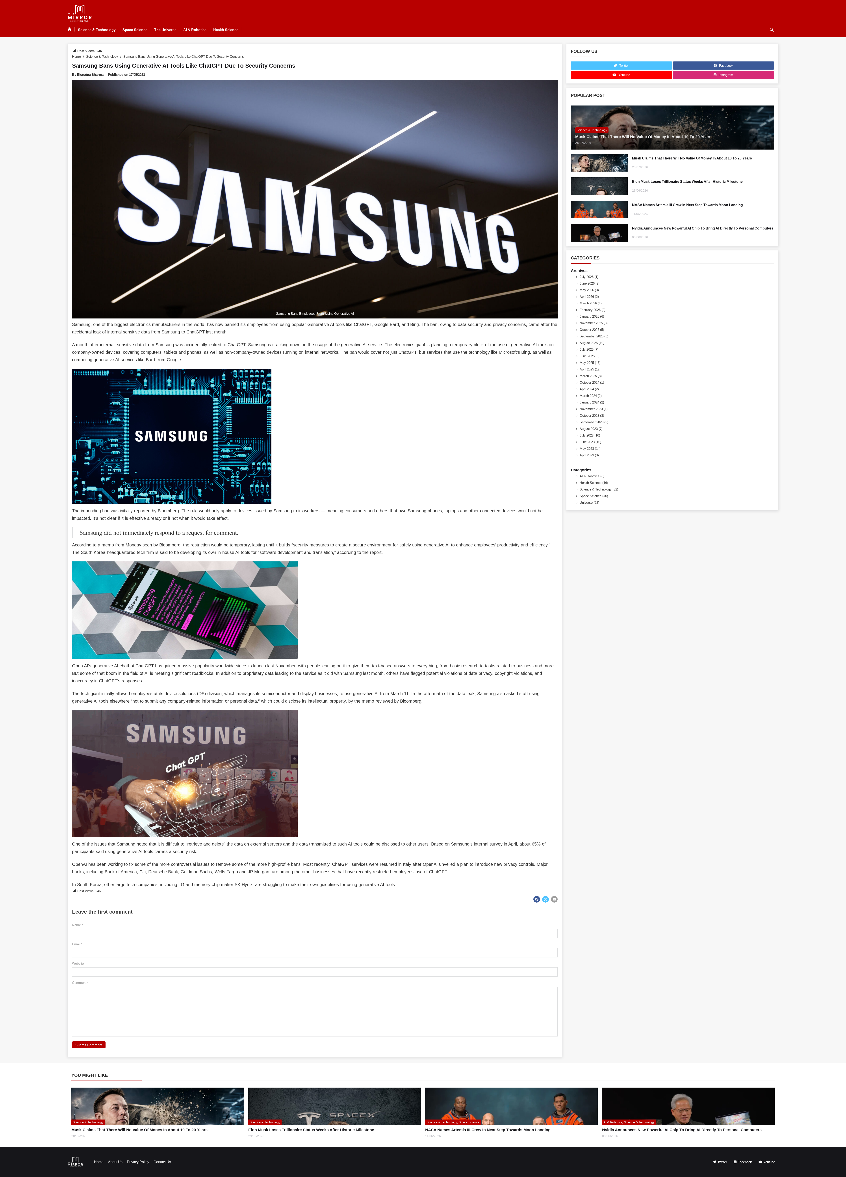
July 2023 (587, 435)
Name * (77, 925)
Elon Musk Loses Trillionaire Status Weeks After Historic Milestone (687, 181)
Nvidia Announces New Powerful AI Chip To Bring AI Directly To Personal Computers (702, 228)
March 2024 (588, 396)
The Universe (165, 30)
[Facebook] (536, 899)
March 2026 (588, 303)
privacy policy (138, 1162)
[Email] (554, 899)
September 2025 (591, 336)
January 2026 (589, 316)
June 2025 (587, 356)
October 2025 (589, 329)
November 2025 (591, 323)
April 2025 (587, 369)
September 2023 (591, 422)
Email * (77, 944)
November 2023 (591, 409)
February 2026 (590, 310)
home (99, 1162)
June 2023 (587, 442)
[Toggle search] (771, 29)
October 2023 (589, 415)
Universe (586, 502)
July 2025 (587, 349)
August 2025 (589, 343)
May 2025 (587, 363)
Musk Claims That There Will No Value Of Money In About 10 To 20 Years (643, 137)
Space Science (134, 30)
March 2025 (588, 376)
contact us (162, 1162)
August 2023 (589, 429)
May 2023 (587, 448)
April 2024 (587, 389)
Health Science (225, 30)
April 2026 (587, 296)
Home (76, 56)
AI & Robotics (194, 30)
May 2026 (587, 290)
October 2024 (589, 382)
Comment (80, 983)
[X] (545, 899)
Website (78, 963)
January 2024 (589, 402)
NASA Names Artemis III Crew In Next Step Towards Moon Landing (687, 205)
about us (115, 1162)
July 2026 (587, 277)
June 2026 (587, 283)
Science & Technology (97, 30)
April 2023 (587, 455)
